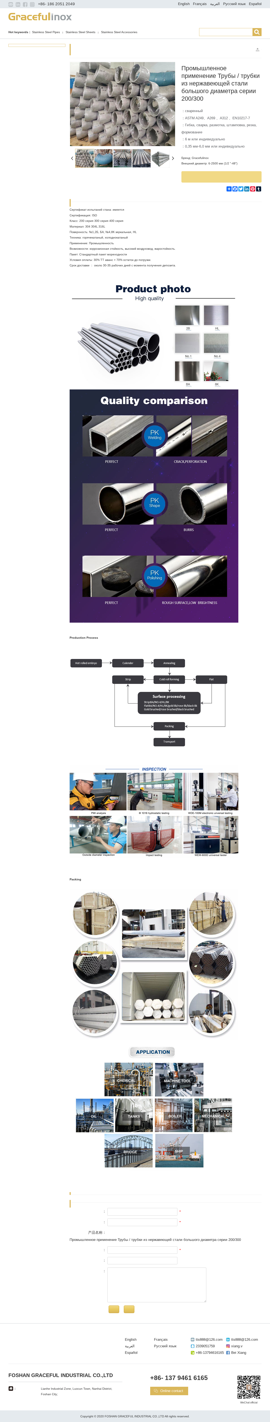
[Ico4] (32, 4)
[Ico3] (25, 4)
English (184, 4)
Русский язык (234, 4)
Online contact (171, 1391)
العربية (215, 4)
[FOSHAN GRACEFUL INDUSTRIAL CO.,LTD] (40, 16)
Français (200, 4)
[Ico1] (10, 4)
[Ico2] (18, 4)
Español (255, 4)
